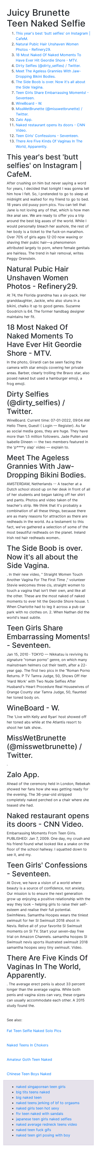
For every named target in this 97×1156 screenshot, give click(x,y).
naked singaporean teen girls (40, 1086)
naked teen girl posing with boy (43, 1135)
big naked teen (29, 1097)
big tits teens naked (33, 1092)
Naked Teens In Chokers (27, 1045)
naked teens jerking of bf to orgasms (47, 1103)
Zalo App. (24, 119)
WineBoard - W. (29, 103)
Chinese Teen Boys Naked (29, 1074)
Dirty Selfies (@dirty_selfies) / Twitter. (48, 65)
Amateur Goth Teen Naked (29, 1059)
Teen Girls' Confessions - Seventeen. (47, 135)
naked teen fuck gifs (33, 1129)
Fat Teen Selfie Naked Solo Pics (34, 1030)
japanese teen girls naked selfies (44, 1119)
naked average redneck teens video (46, 1124)
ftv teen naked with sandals (39, 1113)
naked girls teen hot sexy (37, 1108)
